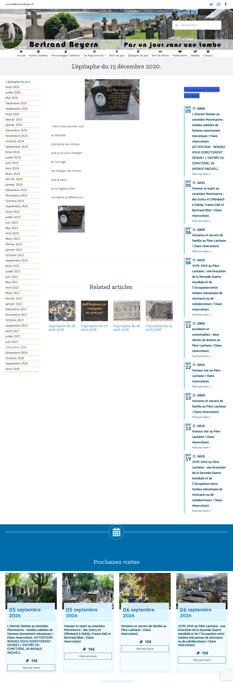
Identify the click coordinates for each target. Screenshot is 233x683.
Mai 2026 (11, 98)
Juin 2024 (11, 163)
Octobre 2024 (14, 141)
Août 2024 (12, 152)
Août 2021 (12, 331)
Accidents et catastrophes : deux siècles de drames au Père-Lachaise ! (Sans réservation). (207, 340)
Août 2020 (12, 369)
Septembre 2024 (16, 147)
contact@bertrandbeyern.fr (19, 4)
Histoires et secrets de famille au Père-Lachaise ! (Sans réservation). (209, 240)
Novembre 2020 (16, 353)
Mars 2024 (12, 174)
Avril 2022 (12, 288)
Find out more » (201, 174)
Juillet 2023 (12, 217)
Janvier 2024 (13, 185)
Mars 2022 (12, 293)
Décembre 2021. (16, 309)
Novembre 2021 (16, 315)
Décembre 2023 (16, 190)
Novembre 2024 (16, 136)
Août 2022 (12, 266)
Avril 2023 (12, 233)
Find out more (31, 667)
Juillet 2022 (12, 271)
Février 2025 (13, 120)
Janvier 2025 (13, 125)
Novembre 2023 (16, 195)
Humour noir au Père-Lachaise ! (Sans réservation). (206, 376)
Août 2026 (12, 87)
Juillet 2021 (12, 336)
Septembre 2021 (16, 326)
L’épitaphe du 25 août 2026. (159, 328)
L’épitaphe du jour (17, 82)
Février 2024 (13, 179)
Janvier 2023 (13, 250)
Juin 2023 (11, 223)
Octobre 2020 (14, 358)
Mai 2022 (11, 282)
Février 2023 (13, 244)
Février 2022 (13, 298)
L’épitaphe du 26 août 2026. (126, 328)
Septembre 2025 (16, 109)
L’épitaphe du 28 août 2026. (62, 328)
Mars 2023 (12, 239)
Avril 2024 (12, 168)
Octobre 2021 (14, 320)
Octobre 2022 (14, 255)
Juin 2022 (11, 277)
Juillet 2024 (12, 157)
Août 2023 (12, 212)
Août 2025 (12, 114)
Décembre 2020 (16, 347)
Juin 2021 (11, 342)
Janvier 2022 (13, 304)
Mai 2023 (11, 228)
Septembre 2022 (16, 260)
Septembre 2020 (16, 363)
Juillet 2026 (12, 92)
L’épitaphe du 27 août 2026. (94, 328)
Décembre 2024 (16, 130)
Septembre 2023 (16, 206)
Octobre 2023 (14, 201)
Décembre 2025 (16, 103)
